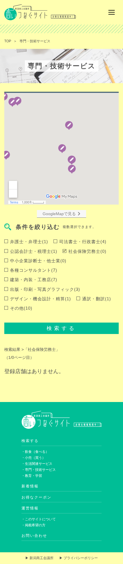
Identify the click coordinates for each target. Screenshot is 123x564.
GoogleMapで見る (59, 213)
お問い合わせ (34, 535)
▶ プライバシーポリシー (78, 558)
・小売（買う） (33, 458)
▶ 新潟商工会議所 (39, 558)
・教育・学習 (31, 476)
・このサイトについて (38, 519)
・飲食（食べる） (35, 452)
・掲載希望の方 (33, 525)
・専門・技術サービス (38, 470)
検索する (61, 328)
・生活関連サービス (36, 464)
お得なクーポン (36, 497)
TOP (7, 41)
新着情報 (30, 486)
